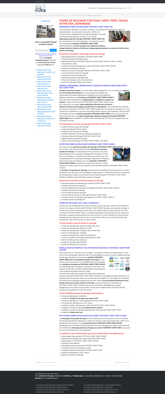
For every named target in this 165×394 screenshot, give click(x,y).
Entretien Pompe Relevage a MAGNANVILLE (100, 392)
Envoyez (53, 50)
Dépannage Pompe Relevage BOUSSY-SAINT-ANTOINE (46, 111)
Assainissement (39, 15)
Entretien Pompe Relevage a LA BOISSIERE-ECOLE (102, 385)
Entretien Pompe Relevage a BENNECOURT (52, 387)
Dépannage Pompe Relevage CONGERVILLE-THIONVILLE (46, 118)
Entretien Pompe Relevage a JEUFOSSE (98, 387)
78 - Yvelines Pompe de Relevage (77, 15)
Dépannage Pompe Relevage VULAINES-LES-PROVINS (46, 72)
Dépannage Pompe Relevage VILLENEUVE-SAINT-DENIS (45, 100)
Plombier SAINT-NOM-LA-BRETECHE (46, 362)
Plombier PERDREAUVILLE (122, 362)
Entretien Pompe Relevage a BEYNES (49, 392)
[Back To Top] (161, 390)
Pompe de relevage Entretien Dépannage (56, 15)
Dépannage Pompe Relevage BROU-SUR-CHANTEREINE (45, 93)
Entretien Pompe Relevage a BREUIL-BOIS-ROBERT (55, 385)
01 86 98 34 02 (39, 1)
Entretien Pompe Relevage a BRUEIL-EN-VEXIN (101, 390)
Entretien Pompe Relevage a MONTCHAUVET (52, 390)
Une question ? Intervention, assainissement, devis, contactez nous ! (108, 8)
